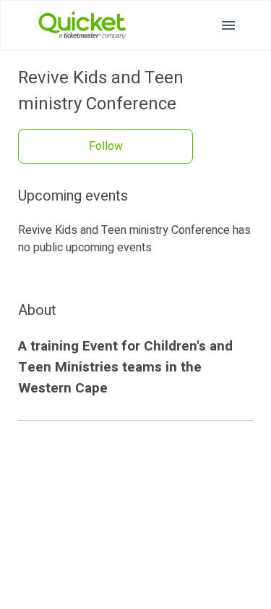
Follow (106, 146)
